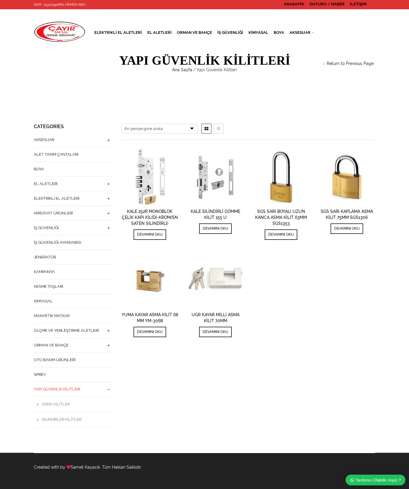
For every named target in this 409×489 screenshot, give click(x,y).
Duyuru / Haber (327, 4)
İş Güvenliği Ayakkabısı (57, 242)
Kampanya (44, 272)
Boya (279, 32)
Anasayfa (294, 4)
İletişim (358, 4)
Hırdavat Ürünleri (53, 213)
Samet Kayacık (85, 467)
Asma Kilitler (56, 404)
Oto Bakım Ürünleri (54, 360)
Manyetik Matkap (52, 316)
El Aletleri (159, 32)
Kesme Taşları (48, 286)
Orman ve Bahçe (194, 32)
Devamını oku (150, 234)
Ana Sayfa (182, 69)
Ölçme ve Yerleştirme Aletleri (66, 330)
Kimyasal (258, 32)
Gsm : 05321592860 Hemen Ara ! (60, 5)
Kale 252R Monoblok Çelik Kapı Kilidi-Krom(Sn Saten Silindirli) (150, 217)
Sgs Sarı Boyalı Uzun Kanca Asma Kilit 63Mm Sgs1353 (281, 217)
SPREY (40, 374)
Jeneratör (45, 257)
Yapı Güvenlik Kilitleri (57, 389)
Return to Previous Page (350, 63)
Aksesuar (300, 32)
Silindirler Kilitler (61, 419)
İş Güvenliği (230, 32)
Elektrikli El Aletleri (118, 32)
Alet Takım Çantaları (56, 154)
